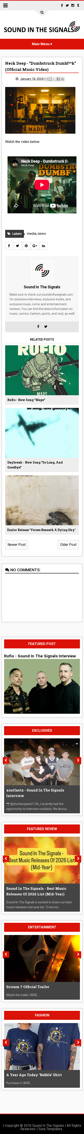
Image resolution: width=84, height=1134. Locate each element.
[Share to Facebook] (58, 79)
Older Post (68, 545)
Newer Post (17, 545)
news (42, 234)
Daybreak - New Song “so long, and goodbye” (35, 465)
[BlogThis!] (50, 79)
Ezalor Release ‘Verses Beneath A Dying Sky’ (41, 530)
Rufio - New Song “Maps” (26, 400)
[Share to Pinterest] (62, 79)
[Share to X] (54, 79)
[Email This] (46, 79)
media (31, 234)
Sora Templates (50, 1129)
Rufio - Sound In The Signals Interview (40, 656)
